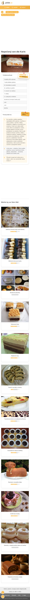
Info (19, 595)
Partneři (14, 595)
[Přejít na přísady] (2, 592)
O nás (24, 595)
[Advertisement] (15, 33)
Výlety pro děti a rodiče (15, 591)
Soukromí (7, 595)
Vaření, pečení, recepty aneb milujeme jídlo (15, 589)
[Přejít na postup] (2, 596)
